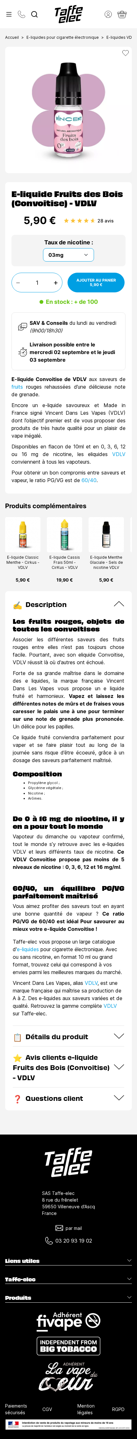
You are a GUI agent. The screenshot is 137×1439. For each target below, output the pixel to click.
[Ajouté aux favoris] (125, 53)
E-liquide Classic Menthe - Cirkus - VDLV (23, 562)
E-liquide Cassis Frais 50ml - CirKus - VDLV (64, 562)
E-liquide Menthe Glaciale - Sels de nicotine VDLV (106, 562)
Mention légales (86, 1409)
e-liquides (28, 949)
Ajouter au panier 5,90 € (96, 282)
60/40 (88, 480)
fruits (18, 387)
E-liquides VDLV (121, 37)
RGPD (118, 1409)
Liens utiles (22, 1260)
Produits (18, 1297)
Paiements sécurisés (16, 1409)
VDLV (119, 454)
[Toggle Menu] (9, 14)
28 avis (105, 220)
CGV (47, 1409)
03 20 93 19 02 (73, 1241)
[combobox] (34, 14)
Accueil (12, 37)
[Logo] (69, 14)
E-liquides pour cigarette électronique (62, 37)
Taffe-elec (20, 1279)
